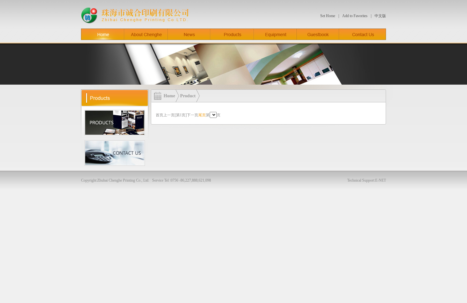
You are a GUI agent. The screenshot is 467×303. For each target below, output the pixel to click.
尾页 (202, 115)
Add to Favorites (355, 16)
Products (232, 34)
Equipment (275, 34)
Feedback (318, 34)
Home (102, 34)
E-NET (380, 180)
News (189, 34)
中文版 (380, 16)
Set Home (327, 16)
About (146, 34)
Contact (362, 34)
